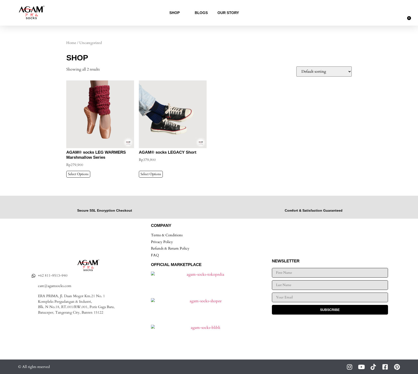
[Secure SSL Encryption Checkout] (105, 204)
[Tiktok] (373, 367)
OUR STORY (228, 13)
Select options (78, 174)
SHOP (174, 13)
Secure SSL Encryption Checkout (104, 210)
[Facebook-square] (385, 367)
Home (71, 42)
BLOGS (201, 13)
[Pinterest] (397, 367)
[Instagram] (349, 367)
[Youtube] (361, 367)
